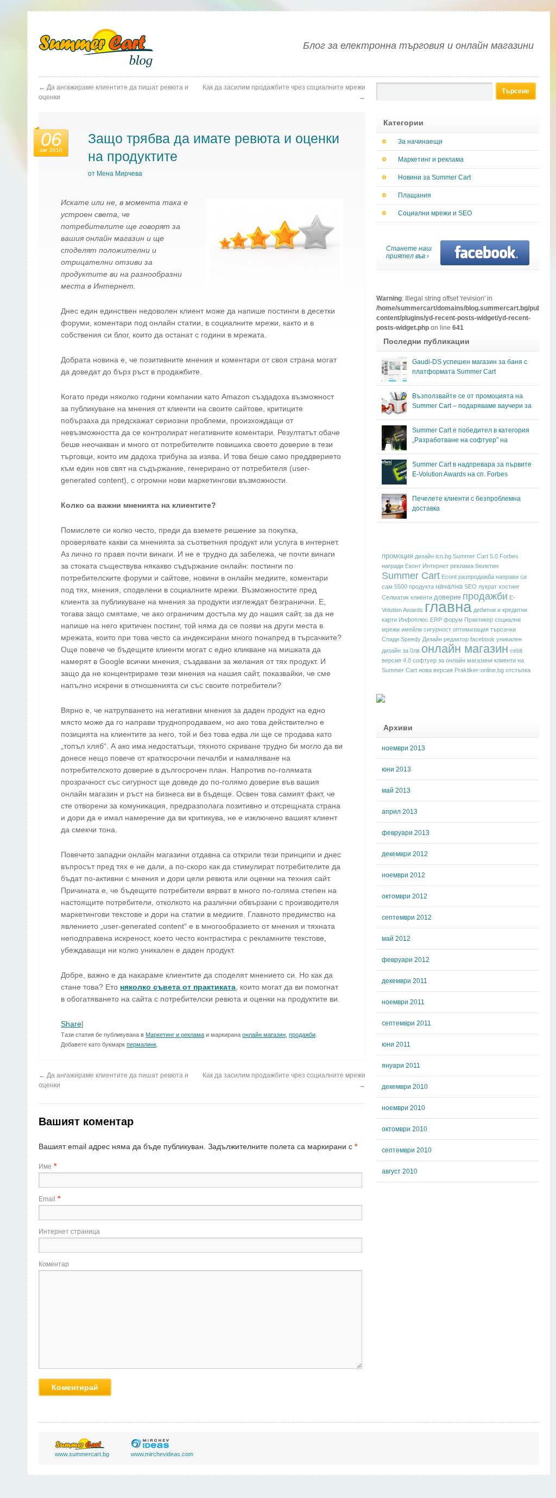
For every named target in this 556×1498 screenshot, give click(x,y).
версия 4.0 (396, 660)
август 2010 (400, 1171)
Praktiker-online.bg (479, 670)
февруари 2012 (405, 960)
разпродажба (476, 576)
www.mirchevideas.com (162, 1454)
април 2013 (400, 811)
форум (453, 619)
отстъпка (518, 670)
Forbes (509, 556)
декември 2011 (404, 981)
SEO (470, 586)
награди (392, 566)
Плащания (414, 195)
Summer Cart (411, 575)
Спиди (390, 639)
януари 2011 (401, 1065)
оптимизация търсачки (484, 629)
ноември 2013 (403, 748)
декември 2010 (405, 1087)
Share (71, 1023)
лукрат (487, 586)
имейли (411, 629)
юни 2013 (396, 769)
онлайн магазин (264, 1034)
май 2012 (396, 938)
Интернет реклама (447, 566)
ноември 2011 (403, 1002)
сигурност (437, 629)
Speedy (411, 639)
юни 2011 (396, 1044)
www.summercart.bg (82, 1454)
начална (449, 586)
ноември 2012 (403, 875)
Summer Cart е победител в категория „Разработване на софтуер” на (470, 435)
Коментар (54, 1264)
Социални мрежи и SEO (435, 213)
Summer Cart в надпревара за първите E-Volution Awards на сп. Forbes (472, 469)
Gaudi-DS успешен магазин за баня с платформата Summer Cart (469, 366)
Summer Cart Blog (97, 48)
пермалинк (141, 1044)
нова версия (436, 670)
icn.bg (443, 556)
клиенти (421, 597)
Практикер (478, 619)
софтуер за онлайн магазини (452, 660)
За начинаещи (420, 141)
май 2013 (396, 790)
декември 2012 (405, 854)
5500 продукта (414, 586)
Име (45, 1166)
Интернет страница (69, 1231)
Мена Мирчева (119, 173)
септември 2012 (407, 917)
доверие (447, 597)
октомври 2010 (404, 1129)
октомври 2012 (404, 896)
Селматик (395, 597)
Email (47, 1199)
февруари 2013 (405, 833)
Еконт (413, 566)
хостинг (509, 586)
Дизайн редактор (445, 639)
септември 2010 (407, 1150)
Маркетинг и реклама (175, 1034)
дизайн (424, 556)
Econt (449, 576)
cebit (516, 650)
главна (448, 606)
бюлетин (486, 566)
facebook (482, 639)
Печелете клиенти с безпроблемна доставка (466, 503)
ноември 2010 (403, 1108)
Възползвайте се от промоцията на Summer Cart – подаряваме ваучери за (472, 401)
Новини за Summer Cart (434, 177)
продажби (302, 1034)
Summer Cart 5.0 (475, 556)
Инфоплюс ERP (420, 619)
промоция (397, 556)
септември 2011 (406, 1023)
